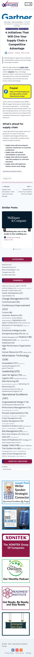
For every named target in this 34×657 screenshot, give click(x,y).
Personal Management (7, 410)
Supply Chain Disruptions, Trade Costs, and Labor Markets (8, 191)
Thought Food (23, 28)
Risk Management (12, 431)
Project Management (11, 418)
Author (29, 288)
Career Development (12, 293)
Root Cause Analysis (11, 434)
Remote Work (27, 426)
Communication (11, 302)
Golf (18, 340)
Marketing (24, 384)
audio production (21, 288)
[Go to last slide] (4, 229)
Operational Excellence (15, 396)
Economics (26, 323)
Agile (18, 286)
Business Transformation (11, 290)
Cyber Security (6, 318)
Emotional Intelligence (14, 330)
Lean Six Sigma (12, 374)
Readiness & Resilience (12, 426)
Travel (15, 451)
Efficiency (26, 325)
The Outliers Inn (11, 448)
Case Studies (8, 296)
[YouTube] (17, 650)
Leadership (11, 371)
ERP (25, 334)
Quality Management (12, 421)
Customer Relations (12, 315)
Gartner (11, 53)
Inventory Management (11, 366)
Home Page (7, 22)
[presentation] (17, 219)
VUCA (4, 456)
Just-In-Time (7, 368)
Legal (24, 375)
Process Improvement (15, 413)
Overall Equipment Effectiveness (13, 405)
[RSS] (21, 650)
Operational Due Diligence (12, 391)
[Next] (29, 229)
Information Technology (15, 357)
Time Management (7, 451)
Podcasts (5, 265)
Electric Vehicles (6, 328)
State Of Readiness (12, 439)
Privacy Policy (9, 653)
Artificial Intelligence (9, 288)
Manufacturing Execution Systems (10, 384)
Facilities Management (10, 337)
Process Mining (6, 416)
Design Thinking (7, 320)
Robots (25, 431)
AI (23, 286)
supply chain (24, 67)
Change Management (15, 298)
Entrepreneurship (12, 333)
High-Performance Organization (16, 347)
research (11, 72)
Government (25, 340)
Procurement (14, 416)
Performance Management (16, 407)
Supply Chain (7, 178)
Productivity (22, 416)
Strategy (27, 440)
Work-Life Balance (21, 456)
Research (4, 428)
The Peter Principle (26, 448)
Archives (4, 467)
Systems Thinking (26, 445)
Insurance (22, 363)
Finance (25, 336)
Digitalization (19, 320)
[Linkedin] (13, 650)
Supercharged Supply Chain (11, 442)
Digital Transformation (11, 323)
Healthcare (8, 343)
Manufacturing (10, 381)
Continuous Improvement (16, 307)
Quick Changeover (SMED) (8, 423)
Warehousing (12, 456)
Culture (7, 312)
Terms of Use (19, 653)
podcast (16, 410)
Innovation (10, 363)
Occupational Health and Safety (12, 389)
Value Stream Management (14, 454)
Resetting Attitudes (13, 428)
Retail (21, 428)
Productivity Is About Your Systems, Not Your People (25, 190)
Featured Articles (7, 267)
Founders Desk (7, 275)
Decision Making (17, 318)
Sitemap (28, 653)
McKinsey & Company (14, 237)
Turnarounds (22, 451)
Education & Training (12, 325)
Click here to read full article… (12, 171)
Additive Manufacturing (8, 286)
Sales (6, 437)
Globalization (9, 340)
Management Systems (20, 378)
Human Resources (12, 352)
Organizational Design (15, 401)
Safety (25, 434)
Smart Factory (14, 437)
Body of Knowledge (17, 22)
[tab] (13, 249)
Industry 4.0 (27, 352)
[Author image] (6, 53)
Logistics (7, 378)
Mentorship (8, 386)
